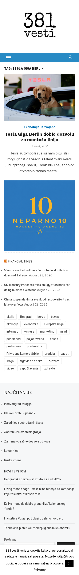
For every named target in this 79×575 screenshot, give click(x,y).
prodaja (50, 354)
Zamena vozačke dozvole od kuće (27, 441)
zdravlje (49, 368)
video (10, 368)
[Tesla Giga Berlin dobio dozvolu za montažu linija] (39, 97)
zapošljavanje (29, 368)
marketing (47, 331)
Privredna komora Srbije (23, 354)
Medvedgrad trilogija (18, 404)
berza (41, 317)
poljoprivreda (35, 339)
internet (12, 331)
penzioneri (14, 339)
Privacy (39, 570)
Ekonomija (31, 127)
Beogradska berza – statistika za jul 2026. (33, 479)
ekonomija (31, 324)
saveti (65, 354)
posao (54, 339)
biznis (55, 317)
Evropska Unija (54, 324)
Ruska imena (12, 460)
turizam (53, 361)
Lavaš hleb (11, 451)
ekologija (12, 324)
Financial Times (20, 261)
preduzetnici (35, 346)
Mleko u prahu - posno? (19, 413)
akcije (10, 317)
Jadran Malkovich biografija (22, 432)
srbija (10, 361)
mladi (63, 331)
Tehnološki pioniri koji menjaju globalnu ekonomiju (37, 528)
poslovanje (14, 346)
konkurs (29, 331)
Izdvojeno (48, 127)
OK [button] (69, 563)
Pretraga (10, 539)
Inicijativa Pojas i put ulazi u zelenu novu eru (33, 518)
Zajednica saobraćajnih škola (23, 423)
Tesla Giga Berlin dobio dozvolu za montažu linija (39, 136)
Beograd (26, 317)
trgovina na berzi (31, 361)
